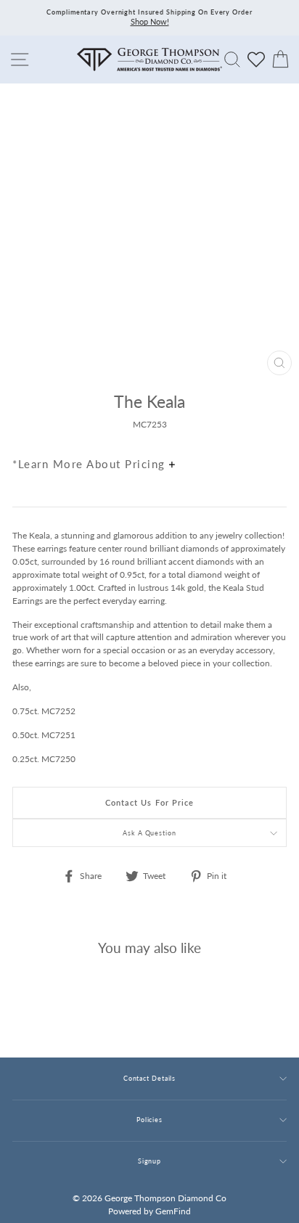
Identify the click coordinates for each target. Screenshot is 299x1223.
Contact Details (149, 1078)
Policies (149, 1120)
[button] (272, 432)
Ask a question (149, 833)
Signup (149, 1161)
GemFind (173, 1211)
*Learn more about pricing (90, 463)
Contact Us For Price (149, 802)
